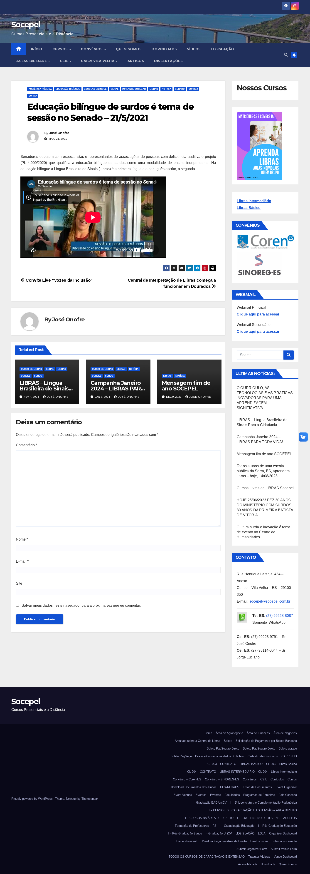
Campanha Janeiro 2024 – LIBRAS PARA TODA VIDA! (117, 388)
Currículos (277, 779)
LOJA (262, 833)
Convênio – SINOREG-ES (222, 779)
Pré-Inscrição (259, 841)
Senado (180, 89)
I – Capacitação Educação (237, 825)
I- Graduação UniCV (219, 833)
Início (36, 49)
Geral (114, 89)
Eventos (201, 795)
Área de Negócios (285, 733)
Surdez (193, 89)
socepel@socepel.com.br (269, 601)
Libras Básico (249, 208)
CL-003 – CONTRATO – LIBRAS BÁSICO (235, 764)
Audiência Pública (40, 89)
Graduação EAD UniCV (211, 802)
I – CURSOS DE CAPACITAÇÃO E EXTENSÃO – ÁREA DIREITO (253, 810)
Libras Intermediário (254, 201)
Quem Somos (129, 49)
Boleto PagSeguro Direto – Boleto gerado (270, 748)
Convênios (92, 49)
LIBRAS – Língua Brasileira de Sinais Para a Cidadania (44, 388)
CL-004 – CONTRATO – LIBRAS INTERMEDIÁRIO (221, 771)
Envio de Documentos (257, 787)
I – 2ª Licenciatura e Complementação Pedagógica (263, 802)
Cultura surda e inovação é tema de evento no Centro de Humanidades (263, 532)
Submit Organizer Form (251, 849)
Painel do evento (187, 841)
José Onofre (59, 133)
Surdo (33, 95)
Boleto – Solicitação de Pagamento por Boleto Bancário (260, 740)
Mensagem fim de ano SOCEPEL (186, 386)
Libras (154, 89)
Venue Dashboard (285, 856)
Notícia (166, 89)
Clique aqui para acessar (258, 314)
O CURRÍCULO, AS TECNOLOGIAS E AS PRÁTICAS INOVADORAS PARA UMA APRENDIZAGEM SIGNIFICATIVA (265, 398)
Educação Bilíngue (68, 89)
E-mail (22, 561)
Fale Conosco (288, 795)
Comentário (26, 445)
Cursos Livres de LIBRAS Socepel (265, 488)
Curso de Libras (31, 369)
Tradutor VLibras (259, 856)
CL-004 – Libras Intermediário (277, 771)
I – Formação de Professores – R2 (193, 825)
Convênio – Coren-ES (187, 779)
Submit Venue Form (284, 849)
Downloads (268, 864)
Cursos (60, 49)
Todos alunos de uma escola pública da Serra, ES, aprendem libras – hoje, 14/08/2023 (263, 471)
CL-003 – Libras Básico (281, 764)
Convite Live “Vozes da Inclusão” (59, 280)
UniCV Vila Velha (98, 61)
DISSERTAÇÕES (168, 61)
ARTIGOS (136, 61)
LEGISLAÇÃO (222, 49)
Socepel (25, 24)
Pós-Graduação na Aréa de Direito (224, 841)
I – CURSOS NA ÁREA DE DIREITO (209, 818)
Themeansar (89, 798)
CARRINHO (289, 756)
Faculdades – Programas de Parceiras (250, 795)
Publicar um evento (284, 841)
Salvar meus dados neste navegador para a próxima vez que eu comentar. (81, 605)
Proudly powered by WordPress (32, 798)
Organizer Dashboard (283, 833)
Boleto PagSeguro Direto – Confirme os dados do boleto (207, 756)
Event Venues (183, 795)
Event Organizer (286, 787)
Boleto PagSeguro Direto (223, 748)
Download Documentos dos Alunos (194, 787)
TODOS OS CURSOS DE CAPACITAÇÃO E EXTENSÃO (207, 856)
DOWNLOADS (164, 49)
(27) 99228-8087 (279, 616)
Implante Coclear (134, 89)
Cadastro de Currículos (263, 756)
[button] (286, 55)
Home (208, 733)
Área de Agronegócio (229, 733)
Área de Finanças (258, 733)
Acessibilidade (32, 61)
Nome (22, 539)
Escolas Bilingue (95, 89)
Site (19, 583)
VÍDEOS (194, 49)
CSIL (64, 61)
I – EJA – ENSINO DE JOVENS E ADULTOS (267, 818)
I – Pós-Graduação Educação (277, 825)
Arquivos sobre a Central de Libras (197, 740)
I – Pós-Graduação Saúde (185, 833)
